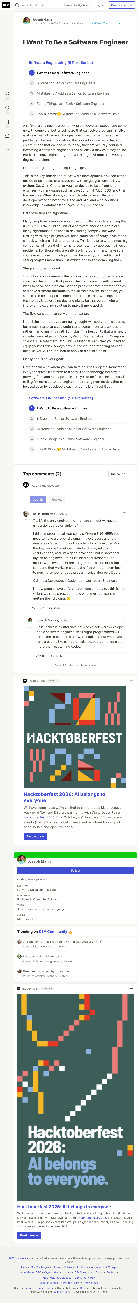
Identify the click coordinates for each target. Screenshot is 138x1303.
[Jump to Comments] (7, 109)
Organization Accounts (57, 1272)
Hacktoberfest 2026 (39, 817)
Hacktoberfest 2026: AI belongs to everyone (64, 1206)
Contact (111, 1272)
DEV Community (53, 931)
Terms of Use (91, 1282)
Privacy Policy (71, 1282)
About (99, 1272)
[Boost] (7, 136)
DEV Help (110, 1267)
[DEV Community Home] (5, 5)
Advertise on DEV (30, 1272)
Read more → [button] (36, 836)
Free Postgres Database (57, 1277)
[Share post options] (7, 149)
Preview (56, 499)
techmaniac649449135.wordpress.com (101, 23)
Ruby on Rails (61, 1291)
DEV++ (56, 1267)
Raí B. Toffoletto (44, 514)
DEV (82, 1287)
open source (46, 1287)
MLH (92, 1277)
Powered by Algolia (74, 5)
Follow (75, 870)
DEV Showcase (83, 1272)
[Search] (17, 5)
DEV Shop (80, 1277)
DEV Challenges (39, 1267)
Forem (27, 1287)
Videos (68, 1267)
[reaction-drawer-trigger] (7, 95)
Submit (38, 499)
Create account (121, 5)
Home (23, 1267)
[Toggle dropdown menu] (124, 512)
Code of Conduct (65, 665)
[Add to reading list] (7, 123)
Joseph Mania (42, 19)
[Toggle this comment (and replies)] (26, 520)
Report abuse (88, 665)
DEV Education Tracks (88, 1267)
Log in (99, 5)
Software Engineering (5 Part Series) (61, 62)
